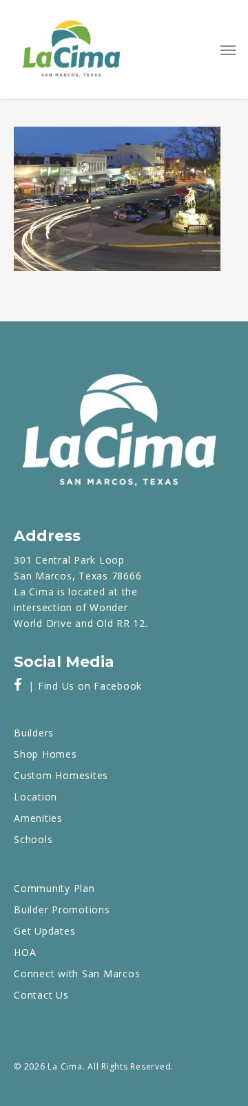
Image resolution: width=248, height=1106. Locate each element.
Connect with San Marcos (77, 973)
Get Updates (44, 930)
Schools (33, 839)
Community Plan (54, 888)
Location (35, 796)
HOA (25, 952)
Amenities (38, 818)
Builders (34, 732)
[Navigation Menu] (228, 49)
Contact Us (41, 994)
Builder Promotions (62, 909)
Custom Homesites (61, 775)
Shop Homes (45, 754)
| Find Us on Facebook (82, 685)
